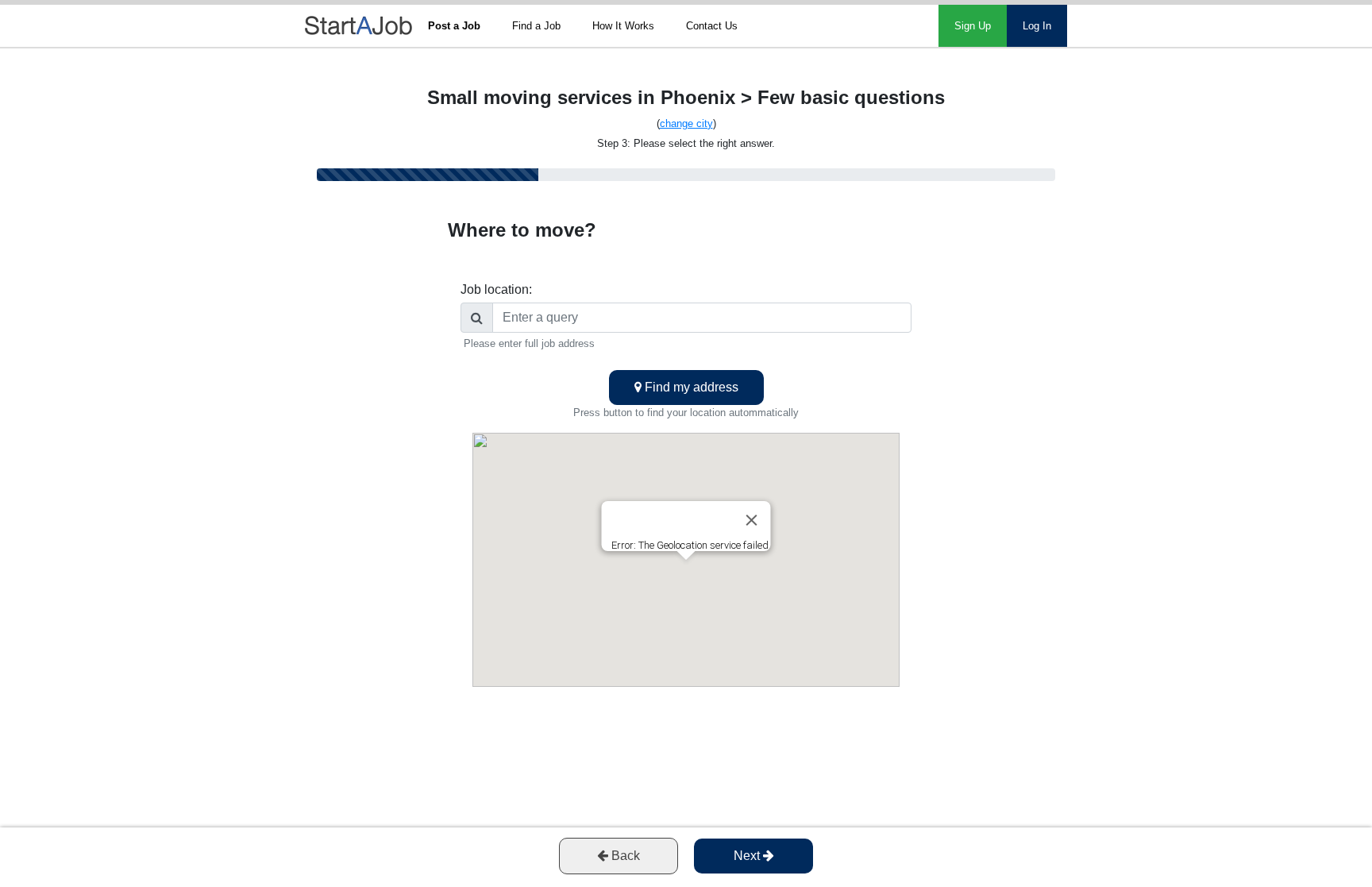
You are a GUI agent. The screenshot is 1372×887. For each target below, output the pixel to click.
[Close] (752, 520)
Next (748, 855)
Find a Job (536, 26)
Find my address (690, 387)
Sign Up (972, 26)
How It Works (623, 26)
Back (624, 855)
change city (686, 123)
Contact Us (712, 26)
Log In (1037, 26)
